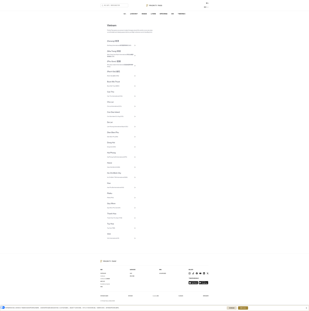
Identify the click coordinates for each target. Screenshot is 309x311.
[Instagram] (190, 273)
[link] (193, 282)
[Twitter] (208, 273)
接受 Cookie (243, 308)
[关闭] (306, 308)
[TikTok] (193, 273)
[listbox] (206, 7)
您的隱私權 (231, 308)
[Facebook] (197, 273)
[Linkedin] (204, 273)
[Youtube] (200, 273)
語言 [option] (205, 7)
